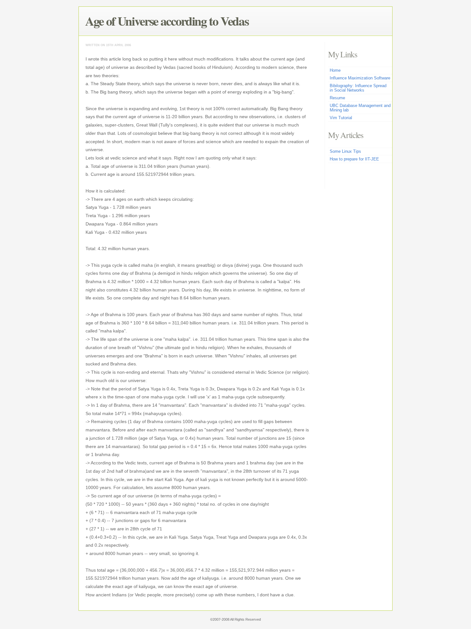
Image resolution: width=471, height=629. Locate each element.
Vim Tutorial (341, 118)
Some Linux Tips (345, 151)
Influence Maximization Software (360, 78)
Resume (337, 98)
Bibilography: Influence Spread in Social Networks (358, 88)
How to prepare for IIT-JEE (354, 159)
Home (335, 70)
